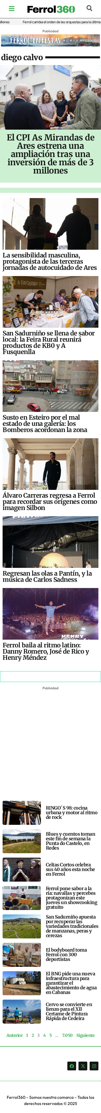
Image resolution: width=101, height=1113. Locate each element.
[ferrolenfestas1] (50, 45)
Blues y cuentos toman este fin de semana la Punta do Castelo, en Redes (70, 841)
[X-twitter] (82, 1066)
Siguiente (85, 1035)
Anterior (14, 1035)
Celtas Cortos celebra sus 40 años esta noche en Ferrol (70, 869)
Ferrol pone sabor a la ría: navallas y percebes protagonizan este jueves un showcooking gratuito (71, 897)
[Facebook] (71, 1066)
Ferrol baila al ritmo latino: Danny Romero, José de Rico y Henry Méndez (46, 651)
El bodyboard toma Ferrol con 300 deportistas (66, 954)
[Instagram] (94, 1066)
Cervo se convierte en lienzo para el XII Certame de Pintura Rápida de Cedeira (69, 1011)
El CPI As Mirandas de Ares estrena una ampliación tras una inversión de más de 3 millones (51, 154)
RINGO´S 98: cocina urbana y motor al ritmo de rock (72, 812)
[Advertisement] (50, 741)
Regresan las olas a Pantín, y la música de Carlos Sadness (47, 576)
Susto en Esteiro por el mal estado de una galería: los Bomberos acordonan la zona (45, 423)
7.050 (67, 1035)
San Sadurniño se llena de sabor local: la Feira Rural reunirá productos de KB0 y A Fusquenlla (49, 342)
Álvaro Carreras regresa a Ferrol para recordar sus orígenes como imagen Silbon (50, 501)
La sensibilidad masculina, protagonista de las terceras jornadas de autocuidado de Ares (50, 261)
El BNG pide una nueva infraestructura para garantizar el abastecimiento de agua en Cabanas (71, 983)
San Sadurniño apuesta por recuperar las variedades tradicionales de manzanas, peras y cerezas (72, 926)
